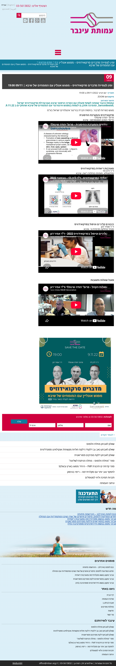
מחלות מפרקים (107, 606)
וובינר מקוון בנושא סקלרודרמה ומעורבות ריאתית (91, 519)
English (11, 5)
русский (5, 9)
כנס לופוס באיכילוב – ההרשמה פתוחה (96, 514)
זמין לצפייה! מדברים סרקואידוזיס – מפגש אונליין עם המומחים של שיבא (30, 65)
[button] (19, 15)
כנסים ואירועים (45, 62)
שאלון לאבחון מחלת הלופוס (100, 444)
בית (56, 62)
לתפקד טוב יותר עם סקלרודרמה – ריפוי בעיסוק (90, 472)
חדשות (111, 610)
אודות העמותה (108, 599)
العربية (13, 9)
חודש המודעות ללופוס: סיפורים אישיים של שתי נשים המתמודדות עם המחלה (77, 516)
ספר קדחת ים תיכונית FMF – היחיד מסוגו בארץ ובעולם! (86, 466)
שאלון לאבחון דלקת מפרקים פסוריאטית (94, 455)
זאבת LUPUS (108, 602)
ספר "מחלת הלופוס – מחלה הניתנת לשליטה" (91, 460)
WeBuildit (17, 663)
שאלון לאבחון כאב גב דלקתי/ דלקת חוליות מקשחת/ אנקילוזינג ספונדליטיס (77, 449)
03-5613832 (23, 6)
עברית (4, 5)
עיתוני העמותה (107, 483)
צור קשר (110, 614)
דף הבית (110, 595)
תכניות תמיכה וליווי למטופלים (99, 477)
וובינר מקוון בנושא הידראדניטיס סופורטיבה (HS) (92, 523)
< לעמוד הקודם (108, 434)
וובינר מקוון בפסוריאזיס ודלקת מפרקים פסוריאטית (90, 521)
